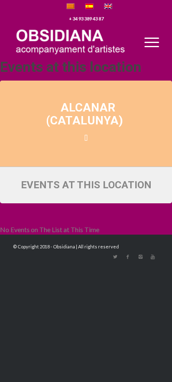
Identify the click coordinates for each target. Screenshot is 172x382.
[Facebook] (127, 256)
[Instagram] (140, 256)
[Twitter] (115, 256)
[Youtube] (153, 256)
